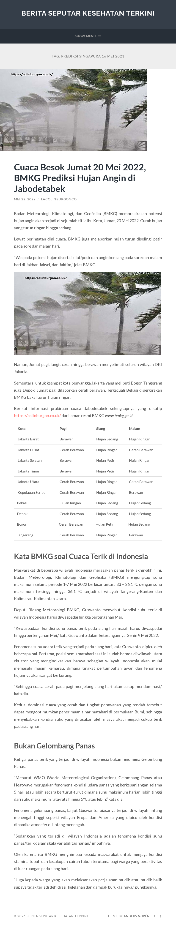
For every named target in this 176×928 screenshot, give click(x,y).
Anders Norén (137, 916)
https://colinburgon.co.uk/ (37, 415)
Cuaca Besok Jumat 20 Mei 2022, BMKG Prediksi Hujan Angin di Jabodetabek (80, 177)
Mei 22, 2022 (25, 199)
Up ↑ (158, 916)
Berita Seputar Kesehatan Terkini (88, 13)
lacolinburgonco (59, 199)
